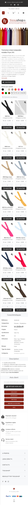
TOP (14, 501)
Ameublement (14, 396)
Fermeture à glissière (19, 353)
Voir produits (9, 82)
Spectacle (14, 399)
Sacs (14, 407)
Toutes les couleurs (19, 93)
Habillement (14, 392)
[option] (14, 36)
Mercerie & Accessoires (14, 403)
